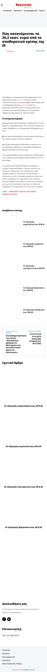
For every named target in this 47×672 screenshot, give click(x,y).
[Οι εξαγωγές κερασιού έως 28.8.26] (11, 245)
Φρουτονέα (18, 670)
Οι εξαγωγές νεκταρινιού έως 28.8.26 (33, 267)
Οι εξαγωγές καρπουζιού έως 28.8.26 (33, 223)
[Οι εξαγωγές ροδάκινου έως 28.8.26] (11, 311)
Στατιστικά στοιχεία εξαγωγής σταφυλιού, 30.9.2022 (35, 339)
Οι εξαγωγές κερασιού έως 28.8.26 (23, 446)
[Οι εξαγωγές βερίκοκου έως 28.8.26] (11, 289)
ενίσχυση (20, 100)
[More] (14, 57)
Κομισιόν (25, 105)
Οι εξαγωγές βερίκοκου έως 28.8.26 (23, 527)
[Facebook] (4, 57)
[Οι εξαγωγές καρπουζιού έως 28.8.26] (11, 223)
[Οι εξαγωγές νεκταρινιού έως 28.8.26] (11, 267)
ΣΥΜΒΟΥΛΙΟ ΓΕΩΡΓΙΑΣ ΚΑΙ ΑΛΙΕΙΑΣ (22, 191)
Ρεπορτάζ (10, 51)
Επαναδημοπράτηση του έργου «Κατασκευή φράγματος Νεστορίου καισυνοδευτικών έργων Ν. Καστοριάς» (16, 343)
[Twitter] (9, 57)
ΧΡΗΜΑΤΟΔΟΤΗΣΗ (9, 194)
